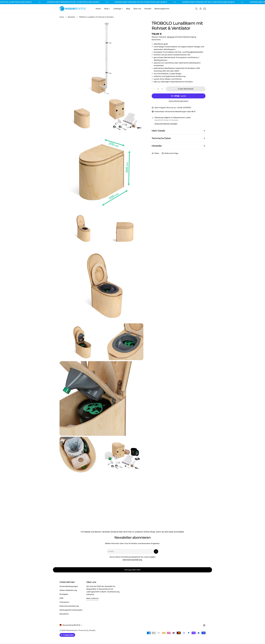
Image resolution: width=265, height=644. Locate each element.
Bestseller (71, 17)
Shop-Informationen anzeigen (166, 124)
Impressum (64, 602)
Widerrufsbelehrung (68, 590)
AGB (152, 557)
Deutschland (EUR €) (71, 625)
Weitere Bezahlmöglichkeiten (179, 101)
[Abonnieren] (156, 551)
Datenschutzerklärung (69, 606)
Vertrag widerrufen (132, 570)
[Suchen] (196, 9)
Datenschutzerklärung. (132, 560)
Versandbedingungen (69, 586)
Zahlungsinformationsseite (71, 610)
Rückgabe (64, 594)
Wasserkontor (72, 630)
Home (62, 17)
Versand (170, 37)
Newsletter (64, 614)
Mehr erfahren (92, 598)
